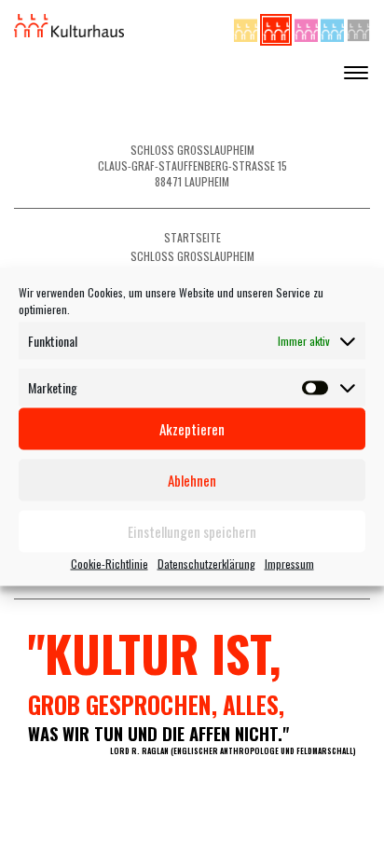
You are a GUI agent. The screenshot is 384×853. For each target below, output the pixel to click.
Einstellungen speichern (192, 531)
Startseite (192, 237)
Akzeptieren (192, 429)
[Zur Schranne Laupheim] (334, 27)
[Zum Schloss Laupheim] (247, 27)
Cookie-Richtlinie (109, 563)
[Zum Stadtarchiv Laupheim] (358, 27)
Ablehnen (192, 480)
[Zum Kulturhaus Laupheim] (277, 27)
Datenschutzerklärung (206, 563)
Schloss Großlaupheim (192, 256)
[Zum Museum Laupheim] (308, 27)
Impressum (289, 563)
